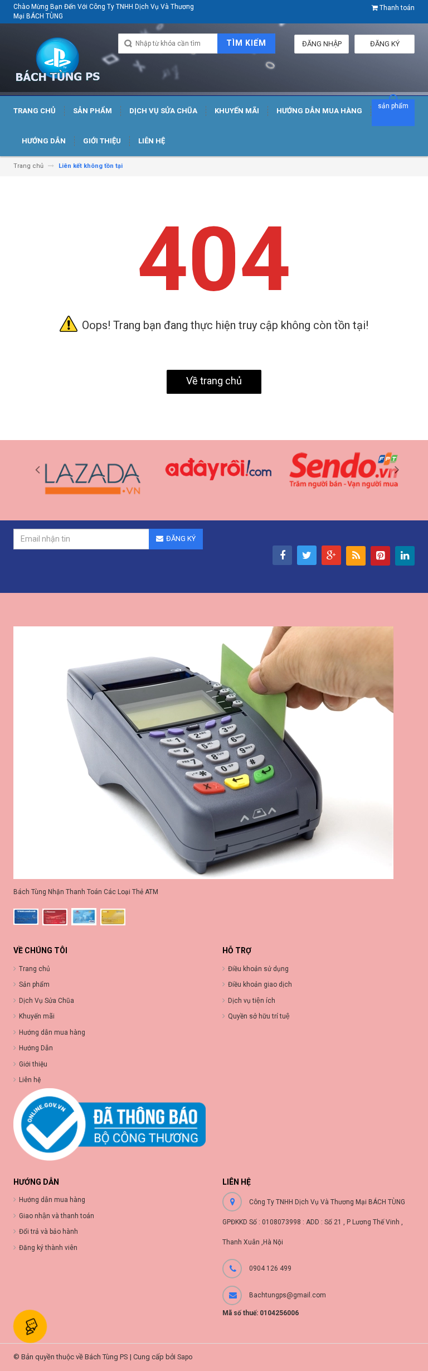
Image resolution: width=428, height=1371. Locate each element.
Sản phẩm (34, 984)
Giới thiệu (33, 1064)
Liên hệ (30, 1080)
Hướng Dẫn (36, 1048)
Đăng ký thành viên (48, 1248)
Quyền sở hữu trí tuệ (259, 1016)
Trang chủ (34, 969)
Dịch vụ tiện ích (251, 1001)
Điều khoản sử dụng (258, 969)
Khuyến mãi (37, 1016)
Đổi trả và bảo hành (48, 1231)
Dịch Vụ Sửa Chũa (46, 1001)
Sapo (184, 1357)
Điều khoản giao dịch (260, 984)
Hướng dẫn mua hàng (52, 1032)
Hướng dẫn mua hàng (52, 1200)
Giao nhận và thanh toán (56, 1216)
